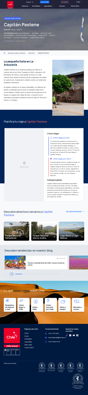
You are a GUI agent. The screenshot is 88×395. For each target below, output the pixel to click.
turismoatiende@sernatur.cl (57, 337)
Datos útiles (28, 345)
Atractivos (31, 53)
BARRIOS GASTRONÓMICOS (22, 33)
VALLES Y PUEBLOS (16, 29)
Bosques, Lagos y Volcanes (16, 53)
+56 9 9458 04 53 (54, 342)
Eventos (62, 6)
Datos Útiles (75, 6)
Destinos (25, 6)
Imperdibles (48, 6)
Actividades (36, 6)
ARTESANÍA (35, 33)
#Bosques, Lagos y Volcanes (13, 18)
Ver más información (74, 211)
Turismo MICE (44, 2)
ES (77, 2)
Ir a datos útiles (76, 291)
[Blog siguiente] (11, 274)
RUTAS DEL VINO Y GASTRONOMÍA (26, 35)
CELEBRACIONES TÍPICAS (37, 37)
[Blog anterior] (7, 274)
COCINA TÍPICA (42, 35)
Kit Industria (65, 2)
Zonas (26, 336)
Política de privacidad (10, 363)
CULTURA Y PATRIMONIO (20, 37)
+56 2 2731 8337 (53, 333)
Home (26, 333)
